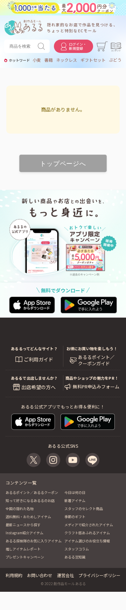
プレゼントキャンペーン (25, 557)
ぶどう (115, 60)
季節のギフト (74, 516)
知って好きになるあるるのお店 (30, 500)
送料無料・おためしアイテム (28, 516)
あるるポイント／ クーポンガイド (96, 360)
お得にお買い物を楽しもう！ (92, 348)
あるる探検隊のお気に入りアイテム (34, 540)
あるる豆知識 (74, 557)
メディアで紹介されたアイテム (88, 524)
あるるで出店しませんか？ (34, 378)
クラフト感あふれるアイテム (87, 532)
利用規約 (14, 575)
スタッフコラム (76, 548)
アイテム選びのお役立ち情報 (87, 540)
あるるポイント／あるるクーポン (32, 492)
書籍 (48, 60)
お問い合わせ (39, 575)
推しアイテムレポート (23, 548)
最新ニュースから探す (23, 524)
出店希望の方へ (38, 387)
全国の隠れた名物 (20, 508)
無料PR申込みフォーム (96, 387)
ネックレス (66, 60)
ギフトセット (93, 60)
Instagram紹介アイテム (24, 532)
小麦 (37, 60)
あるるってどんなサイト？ (34, 348)
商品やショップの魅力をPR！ (91, 378)
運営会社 (65, 575)
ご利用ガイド (38, 359)
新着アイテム (74, 500)
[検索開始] (43, 46)
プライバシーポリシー (99, 575)
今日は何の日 (74, 492)
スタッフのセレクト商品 (83, 508)
